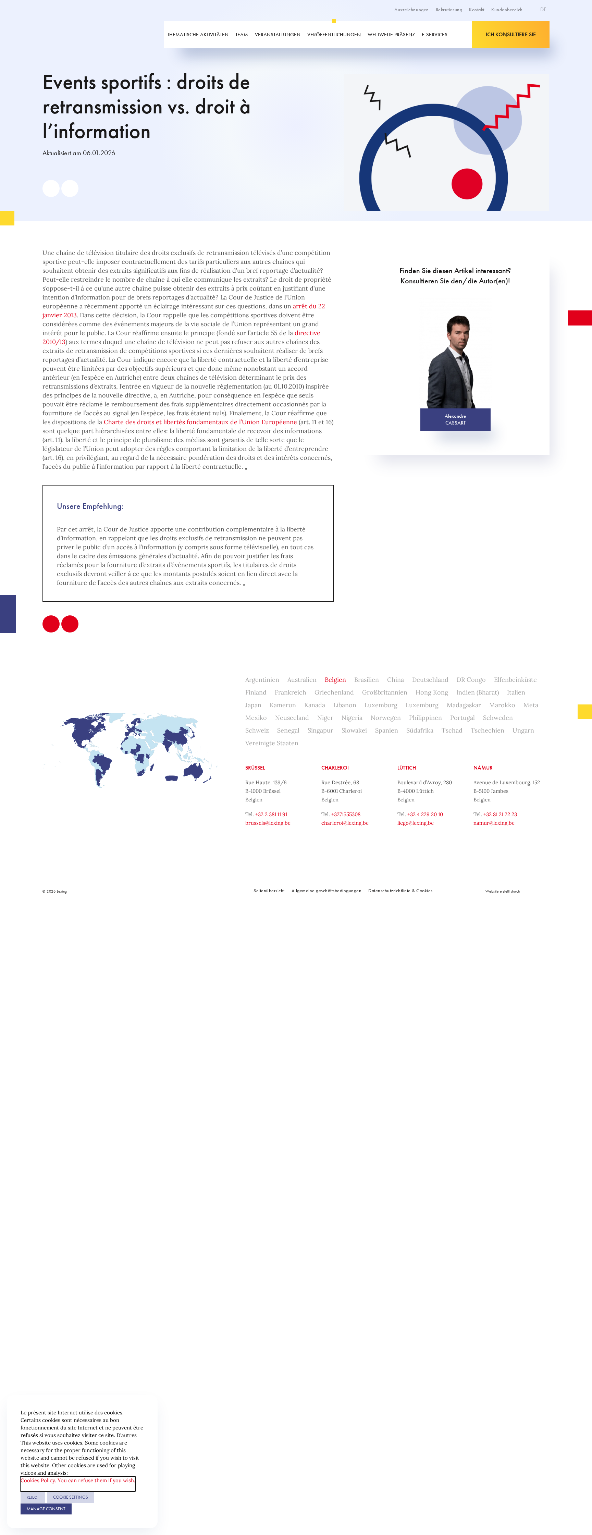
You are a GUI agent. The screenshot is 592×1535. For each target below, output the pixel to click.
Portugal (462, 718)
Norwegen (386, 718)
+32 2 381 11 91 (271, 814)
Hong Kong (432, 692)
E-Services (434, 34)
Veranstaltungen (277, 34)
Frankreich (290, 692)
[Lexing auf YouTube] (182, 891)
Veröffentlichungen (334, 34)
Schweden (498, 718)
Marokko (502, 705)
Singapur (320, 730)
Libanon (344, 705)
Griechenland (334, 692)
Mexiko (256, 718)
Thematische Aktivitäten (198, 34)
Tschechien (487, 730)
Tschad (452, 730)
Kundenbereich (507, 10)
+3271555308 (345, 814)
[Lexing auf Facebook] (136, 891)
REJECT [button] (33, 1497)
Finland (256, 692)
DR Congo (471, 680)
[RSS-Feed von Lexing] (197, 891)
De (544, 9)
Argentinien (262, 680)
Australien (302, 680)
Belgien (335, 680)
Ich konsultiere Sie (511, 34)
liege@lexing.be (415, 823)
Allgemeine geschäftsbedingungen (327, 890)
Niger (325, 718)
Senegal (288, 730)
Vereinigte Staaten (271, 743)
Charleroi (335, 767)
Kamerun (283, 705)
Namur (483, 767)
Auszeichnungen (411, 10)
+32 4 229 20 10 (425, 814)
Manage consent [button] (46, 1509)
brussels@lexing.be (268, 823)
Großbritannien (384, 692)
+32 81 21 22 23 (500, 814)
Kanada (314, 705)
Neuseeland (292, 718)
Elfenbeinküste (515, 680)
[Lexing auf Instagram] (167, 891)
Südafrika (419, 730)
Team (241, 34)
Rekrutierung (449, 10)
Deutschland (430, 680)
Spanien (386, 730)
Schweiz (257, 730)
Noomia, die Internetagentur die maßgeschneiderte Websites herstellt (536, 891)
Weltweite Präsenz (391, 34)
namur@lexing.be (494, 823)
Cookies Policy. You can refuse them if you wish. (78, 1480)
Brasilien (366, 680)
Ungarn (523, 730)
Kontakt (476, 10)
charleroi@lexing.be (345, 823)
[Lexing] (91, 34)
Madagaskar (464, 705)
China (395, 680)
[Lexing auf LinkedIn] (152, 891)
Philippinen (425, 718)
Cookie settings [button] (70, 1497)
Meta (530, 705)
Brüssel (255, 767)
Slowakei (354, 730)
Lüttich (406, 767)
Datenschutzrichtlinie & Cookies (400, 890)
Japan (253, 705)
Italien (516, 692)
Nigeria (352, 718)
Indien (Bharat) (477, 692)
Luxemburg (381, 705)
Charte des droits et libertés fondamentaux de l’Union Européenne (200, 422)
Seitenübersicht (269, 890)
